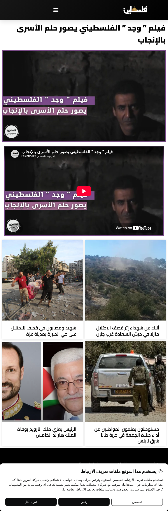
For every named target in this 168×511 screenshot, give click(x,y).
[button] (56, 10)
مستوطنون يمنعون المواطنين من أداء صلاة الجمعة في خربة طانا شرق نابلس (126, 435)
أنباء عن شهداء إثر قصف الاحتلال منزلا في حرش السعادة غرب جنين (127, 331)
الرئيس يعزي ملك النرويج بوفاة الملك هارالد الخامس (46, 432)
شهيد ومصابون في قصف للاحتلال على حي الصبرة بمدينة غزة (43, 331)
